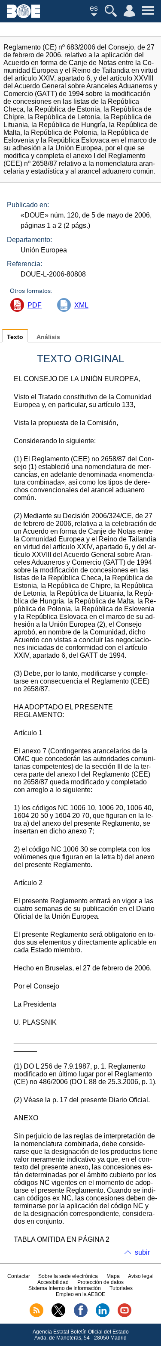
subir (142, 1252)
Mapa (113, 1276)
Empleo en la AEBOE (80, 1294)
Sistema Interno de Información (64, 1288)
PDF (34, 305)
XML (81, 305)
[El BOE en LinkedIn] (102, 1315)
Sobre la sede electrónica (68, 1276)
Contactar (18, 1276)
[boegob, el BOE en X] (58, 1315)
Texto (15, 337)
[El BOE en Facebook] (81, 1315)
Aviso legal (141, 1276)
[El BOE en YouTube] (124, 1315)
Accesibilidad (53, 1282)
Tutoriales (121, 1288)
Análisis (48, 337)
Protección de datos (100, 1282)
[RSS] (36, 1315)
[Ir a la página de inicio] (23, 15)
